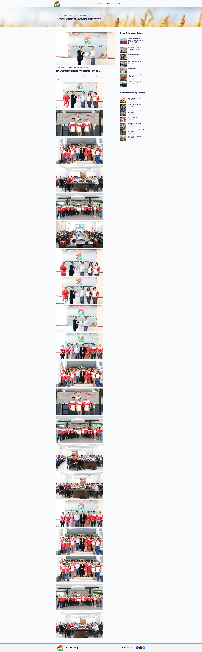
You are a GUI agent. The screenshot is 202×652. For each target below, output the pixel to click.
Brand (99, 3)
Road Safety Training (134, 61)
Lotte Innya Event (133, 117)
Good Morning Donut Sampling (134, 105)
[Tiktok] (140, 647)
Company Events (84, 15)
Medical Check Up (133, 54)
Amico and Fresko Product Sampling (136, 130)
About (90, 3)
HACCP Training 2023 (134, 82)
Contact (119, 3)
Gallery (108, 3)
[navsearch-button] (145, 3)
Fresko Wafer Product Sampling (134, 111)
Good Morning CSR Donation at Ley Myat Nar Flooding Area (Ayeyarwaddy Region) (136, 41)
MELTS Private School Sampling (134, 99)
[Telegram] (143, 647)
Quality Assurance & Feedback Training (134, 48)
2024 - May (73, 15)
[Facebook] (137, 647)
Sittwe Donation (133, 68)
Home (82, 3)
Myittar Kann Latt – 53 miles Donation (135, 75)
